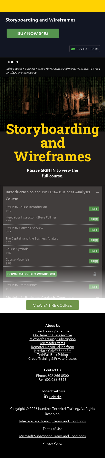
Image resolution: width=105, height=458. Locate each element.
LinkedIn (55, 396)
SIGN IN (48, 170)
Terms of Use (53, 428)
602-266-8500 (58, 375)
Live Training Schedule (52, 330)
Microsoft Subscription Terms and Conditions (52, 435)
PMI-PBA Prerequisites (21, 284)
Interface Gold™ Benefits (52, 350)
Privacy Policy (52, 443)
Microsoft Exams (52, 342)
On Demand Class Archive (52, 334)
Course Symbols (17, 248)
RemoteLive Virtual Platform (52, 346)
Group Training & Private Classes (52, 358)
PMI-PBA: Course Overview (24, 227)
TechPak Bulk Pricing (52, 354)
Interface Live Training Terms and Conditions (52, 420)
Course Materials (18, 259)
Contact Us (52, 370)
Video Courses (13, 68)
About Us (52, 325)
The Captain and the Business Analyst (32, 238)
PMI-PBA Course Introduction (26, 206)
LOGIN (13, 62)
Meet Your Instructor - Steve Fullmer (31, 217)
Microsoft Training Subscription (53, 338)
